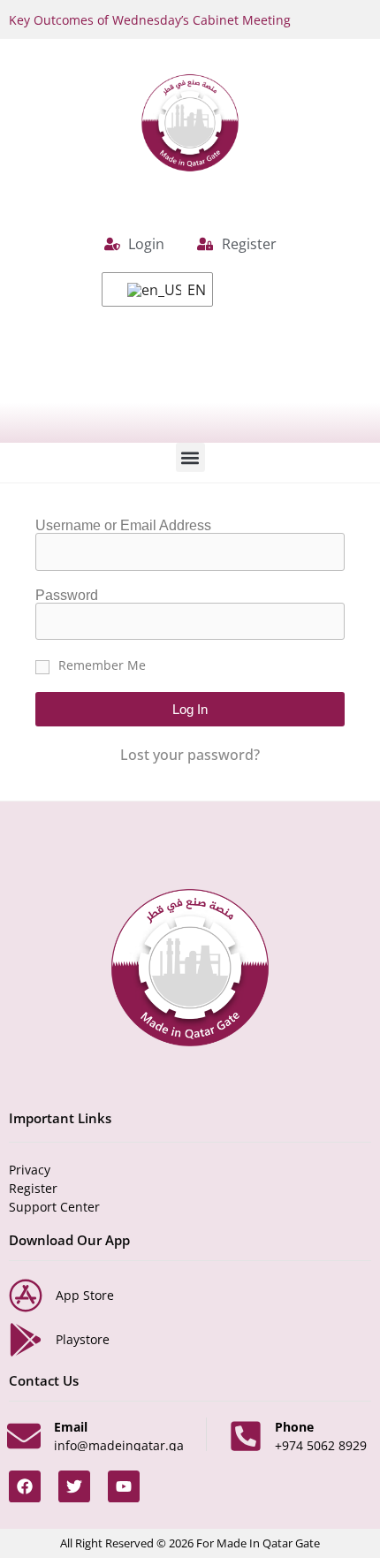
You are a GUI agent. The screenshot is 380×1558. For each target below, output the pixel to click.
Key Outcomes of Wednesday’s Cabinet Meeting (150, 19)
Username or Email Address (123, 526)
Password (66, 596)
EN (189, 290)
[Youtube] (124, 1486)
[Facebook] (25, 1486)
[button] (190, 457)
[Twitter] (74, 1486)
